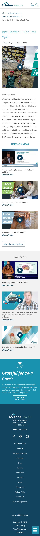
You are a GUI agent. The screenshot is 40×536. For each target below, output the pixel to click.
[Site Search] (36, 4)
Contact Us (20, 487)
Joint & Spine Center (11, 16)
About (20, 482)
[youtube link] (20, 437)
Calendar (20, 458)
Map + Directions (20, 429)
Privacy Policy (20, 526)
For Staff (20, 477)
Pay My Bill (20, 496)
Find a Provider (20, 443)
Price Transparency (20, 501)
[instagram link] (27, 437)
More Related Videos (13, 244)
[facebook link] (14, 437)
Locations (20, 472)
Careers (20, 468)
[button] (35, 530)
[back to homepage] (3, 13)
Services (20, 448)
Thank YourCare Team (20, 398)
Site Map (20, 533)
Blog (20, 463)
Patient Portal (20, 492)
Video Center (14, 13)
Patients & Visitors (20, 453)
